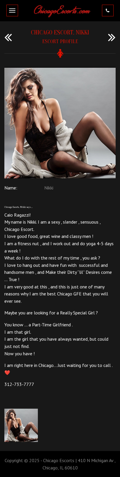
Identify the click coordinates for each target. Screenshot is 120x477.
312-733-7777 (19, 384)
